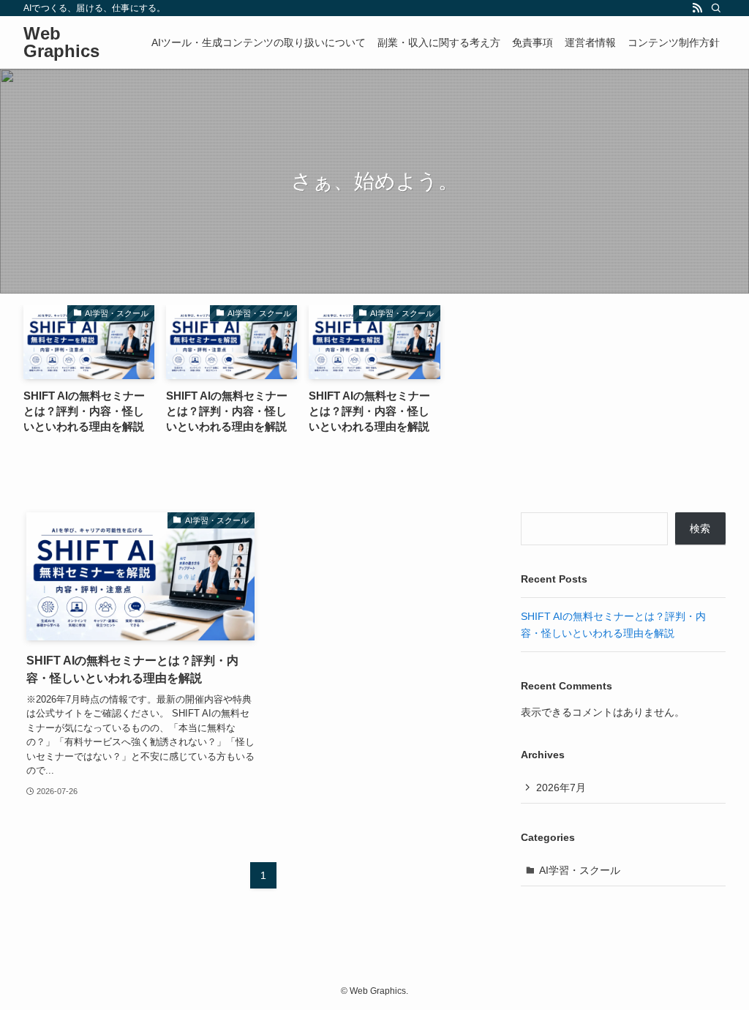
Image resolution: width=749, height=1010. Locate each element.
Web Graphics (61, 42)
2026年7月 (561, 787)
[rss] (697, 8)
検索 (700, 528)
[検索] (716, 8)
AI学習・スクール (579, 870)
